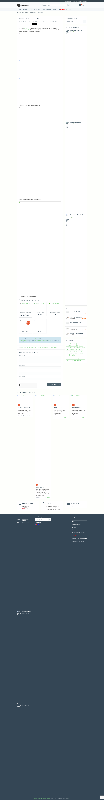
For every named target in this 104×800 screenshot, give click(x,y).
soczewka (79, 357)
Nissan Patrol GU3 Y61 (41, 487)
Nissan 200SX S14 (76, 407)
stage (80, 358)
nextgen (81, 353)
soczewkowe (74, 358)
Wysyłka (74, 527)
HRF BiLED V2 (27, 28)
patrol (42, 347)
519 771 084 (79, 540)
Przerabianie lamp (36, 9)
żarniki (78, 360)
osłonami (50, 340)
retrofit (31, 341)
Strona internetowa (22, 376)
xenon (74, 360)
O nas (74, 521)
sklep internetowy (37, 340)
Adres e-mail (21, 371)
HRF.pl (69, 798)
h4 (79, 349)
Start (20, 9)
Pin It (39, 24)
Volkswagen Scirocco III (27, 704)
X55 (71, 360)
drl (74, 347)
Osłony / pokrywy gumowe (54, 312)
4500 (70, 343)
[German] (36, 524)
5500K (74, 343)
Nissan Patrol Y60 (58, 407)
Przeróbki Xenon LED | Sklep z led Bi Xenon (42, 798)
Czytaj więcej (29, 415)
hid (70, 351)
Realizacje (26, 9)
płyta (68, 357)
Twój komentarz (22, 355)
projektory (82, 355)
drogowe (78, 347)
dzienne (83, 347)
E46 (67, 349)
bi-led (22, 347)
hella (67, 351)
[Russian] (38, 524)
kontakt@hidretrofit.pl (82, 538)
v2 (54, 347)
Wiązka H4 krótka (40, 330)
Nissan (44, 21)
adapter (79, 343)
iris (76, 351)
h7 (81, 349)
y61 (56, 347)
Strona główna (68, 1)
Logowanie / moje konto (77, 1)
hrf (73, 351)
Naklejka (76, 353)
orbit (67, 355)
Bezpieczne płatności (28, 503)
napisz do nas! (37, 338)
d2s (71, 347)
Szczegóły (26, 306)
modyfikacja (34, 347)
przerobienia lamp (23, 340)
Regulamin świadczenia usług (78, 532)
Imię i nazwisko (22, 365)
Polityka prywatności (77, 524)
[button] (40, 309)
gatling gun (72, 349)
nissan (39, 347)
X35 (67, 360)
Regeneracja (47, 9)
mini (67, 353)
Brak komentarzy (53, 21)
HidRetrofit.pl (24, 21)
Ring (71, 357)
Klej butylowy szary (40, 312)
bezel (83, 343)
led (81, 351)
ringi (74, 357)
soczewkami (44, 340)
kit (78, 351)
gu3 (27, 347)
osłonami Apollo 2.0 (25, 29)
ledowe (30, 347)
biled (25, 347)
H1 (76, 349)
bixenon (81, 345)
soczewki (51, 347)
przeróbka (46, 347)
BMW (68, 347)
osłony (71, 355)
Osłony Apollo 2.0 (25, 330)
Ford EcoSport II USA (26, 611)
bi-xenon (72, 345)
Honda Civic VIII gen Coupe (24, 407)
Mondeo (71, 353)
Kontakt (85, 1)
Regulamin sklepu (76, 530)
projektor (76, 355)
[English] (35, 524)
